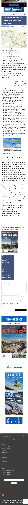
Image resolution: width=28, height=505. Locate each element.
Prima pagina (4, 441)
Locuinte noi (5, 264)
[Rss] (3, 495)
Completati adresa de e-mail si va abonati (14, 478)
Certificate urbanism (6, 448)
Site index (14, 440)
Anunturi (3, 450)
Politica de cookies (6, 275)
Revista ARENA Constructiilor (14, 323)
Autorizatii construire (6, 446)
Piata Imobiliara (5, 262)
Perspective (5, 26)
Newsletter (4, 452)
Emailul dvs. (21, 296)
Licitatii (3, 444)
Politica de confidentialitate (5, 272)
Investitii (4, 258)
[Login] (14, 5)
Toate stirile (4, 260)
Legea (3, 269)
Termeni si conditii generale (6, 278)
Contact (3, 454)
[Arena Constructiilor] (14, 9)
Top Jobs (3, 442)
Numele (20, 293)
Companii (4, 267)
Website (20, 300)
